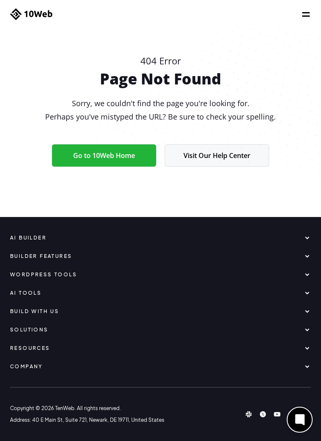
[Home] (31, 14)
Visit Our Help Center (216, 155)
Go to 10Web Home (104, 155)
